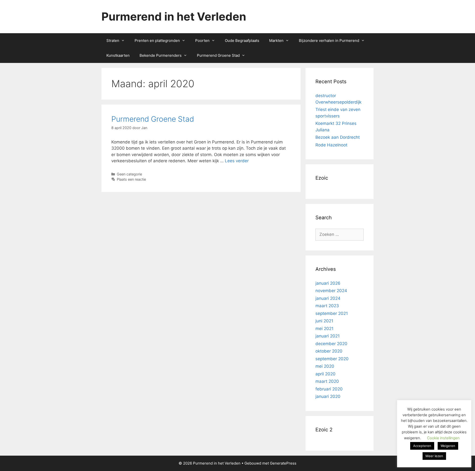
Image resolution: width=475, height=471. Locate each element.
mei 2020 (324, 366)
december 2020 (331, 343)
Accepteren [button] (422, 446)
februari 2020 (329, 389)
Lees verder (237, 160)
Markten (276, 40)
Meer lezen (434, 456)
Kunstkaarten (118, 55)
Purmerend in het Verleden (173, 16)
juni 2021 (324, 320)
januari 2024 (327, 298)
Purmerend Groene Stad (218, 55)
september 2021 (331, 313)
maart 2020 (327, 381)
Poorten (202, 40)
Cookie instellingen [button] (443, 438)
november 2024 (331, 290)
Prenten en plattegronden (157, 40)
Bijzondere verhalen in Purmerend (329, 40)
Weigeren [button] (448, 446)
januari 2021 (327, 335)
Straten (112, 40)
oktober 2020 (328, 351)
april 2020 (325, 373)
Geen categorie (129, 174)
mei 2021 (324, 328)
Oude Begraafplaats (242, 40)
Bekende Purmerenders (161, 55)
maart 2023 (327, 305)
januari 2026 (327, 283)
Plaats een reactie (131, 179)
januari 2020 (327, 396)
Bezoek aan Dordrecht (337, 137)
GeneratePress (283, 463)
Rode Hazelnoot (331, 144)
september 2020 (332, 358)
